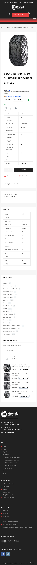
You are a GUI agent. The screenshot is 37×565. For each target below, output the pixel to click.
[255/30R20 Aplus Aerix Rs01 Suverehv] (7, 380)
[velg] (7, 362)
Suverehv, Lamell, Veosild (10, 289)
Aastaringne (6, 334)
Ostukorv (5, 513)
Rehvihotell (8, 468)
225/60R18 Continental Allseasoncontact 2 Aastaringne (21, 366)
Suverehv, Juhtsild (8, 294)
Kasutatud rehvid (10, 465)
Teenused (6, 454)
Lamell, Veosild (7, 305)
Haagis (5, 323)
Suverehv (6, 300)
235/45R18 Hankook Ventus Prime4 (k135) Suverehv (22, 392)
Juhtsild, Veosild (8, 314)
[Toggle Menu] (34, 19)
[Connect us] (3, 554)
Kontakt (5, 471)
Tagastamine (6, 492)
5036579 (30, 2)
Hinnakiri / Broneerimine (12, 457)
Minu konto (6, 511)
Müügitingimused (8, 495)
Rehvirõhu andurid (11, 463)
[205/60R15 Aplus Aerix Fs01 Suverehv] (7, 389)
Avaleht (3, 27)
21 (21, 120)
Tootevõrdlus (7, 519)
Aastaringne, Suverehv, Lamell (11, 325)
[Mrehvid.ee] (17, 10)
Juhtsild (5, 320)
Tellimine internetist (8, 484)
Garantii (5, 489)
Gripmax (23, 163)
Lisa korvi (23, 170)
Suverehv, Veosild (8, 286)
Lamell (8, 27)
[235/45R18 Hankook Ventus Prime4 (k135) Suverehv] (7, 398)
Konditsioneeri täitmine (12, 460)
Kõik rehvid (6, 311)
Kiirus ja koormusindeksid (10, 521)
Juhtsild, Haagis (7, 317)
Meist (4, 474)
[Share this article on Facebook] (14, 184)
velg (13, 356)
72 (21, 144)
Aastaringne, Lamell (9, 331)
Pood (4, 449)
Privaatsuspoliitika (8, 497)
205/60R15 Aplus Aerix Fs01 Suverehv (20, 383)
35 (21, 117)
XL (21, 153)
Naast (5, 303)
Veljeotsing (6, 452)
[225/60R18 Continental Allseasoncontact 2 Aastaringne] (7, 371)
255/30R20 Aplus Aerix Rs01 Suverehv (20, 375)
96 (21, 134)
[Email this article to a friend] (17, 184)
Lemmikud (6, 516)
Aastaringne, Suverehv (9, 328)
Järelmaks (6, 486)
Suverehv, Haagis (8, 297)
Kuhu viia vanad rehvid (9, 524)
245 (22, 114)
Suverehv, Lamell (8, 291)
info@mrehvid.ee (9, 432)
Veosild (5, 283)
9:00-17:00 (10, 2)
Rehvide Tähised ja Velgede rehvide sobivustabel (17, 527)
